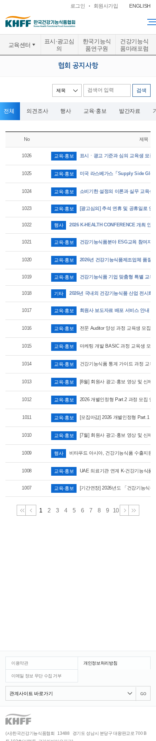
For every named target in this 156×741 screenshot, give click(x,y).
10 (116, 510)
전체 (9, 111)
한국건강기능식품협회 (54, 21)
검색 (141, 91)
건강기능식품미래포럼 (134, 45)
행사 (65, 111)
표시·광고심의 (59, 45)
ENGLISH (140, 6)
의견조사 (37, 111)
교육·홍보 (95, 111)
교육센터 (19, 44)
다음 (125, 510)
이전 (30, 510)
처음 (22, 510)
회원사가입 (106, 6)
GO (143, 694)
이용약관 (19, 663)
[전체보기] (151, 21)
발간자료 (129, 111)
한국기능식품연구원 (97, 45)
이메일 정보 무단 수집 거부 (36, 675)
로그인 (77, 6)
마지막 (133, 510)
